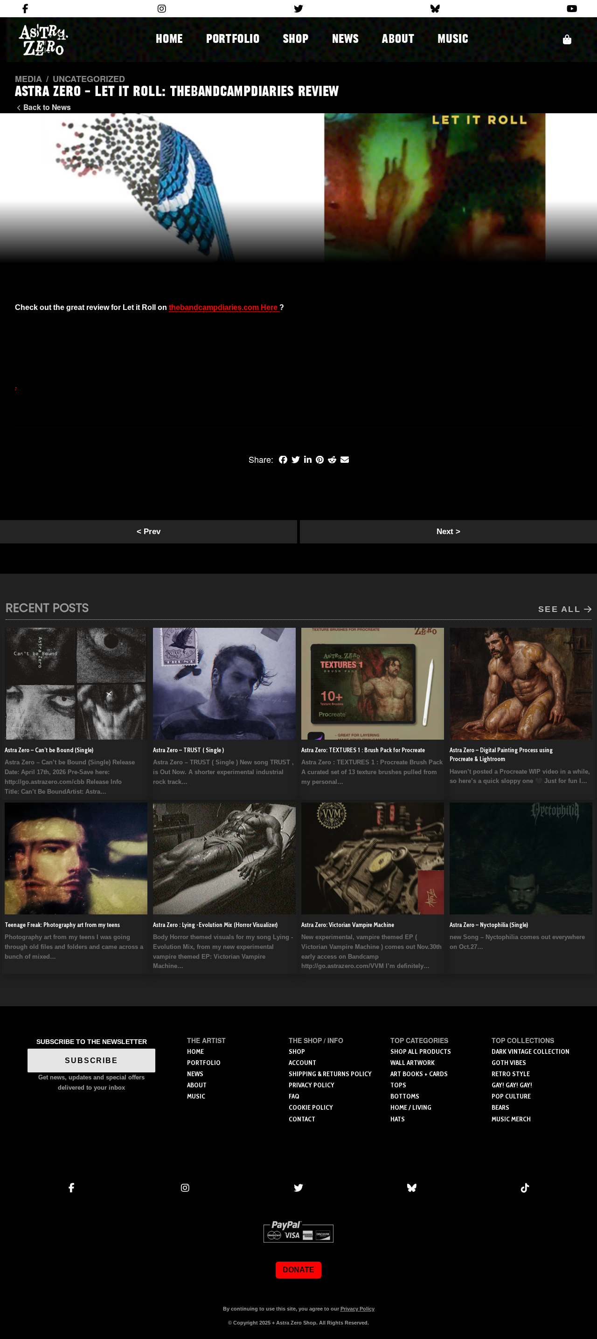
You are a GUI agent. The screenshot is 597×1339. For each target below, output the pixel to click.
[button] (567, 39)
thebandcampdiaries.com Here (224, 307)
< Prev (148, 531)
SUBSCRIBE (91, 1060)
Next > (448, 531)
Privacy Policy (357, 1309)
